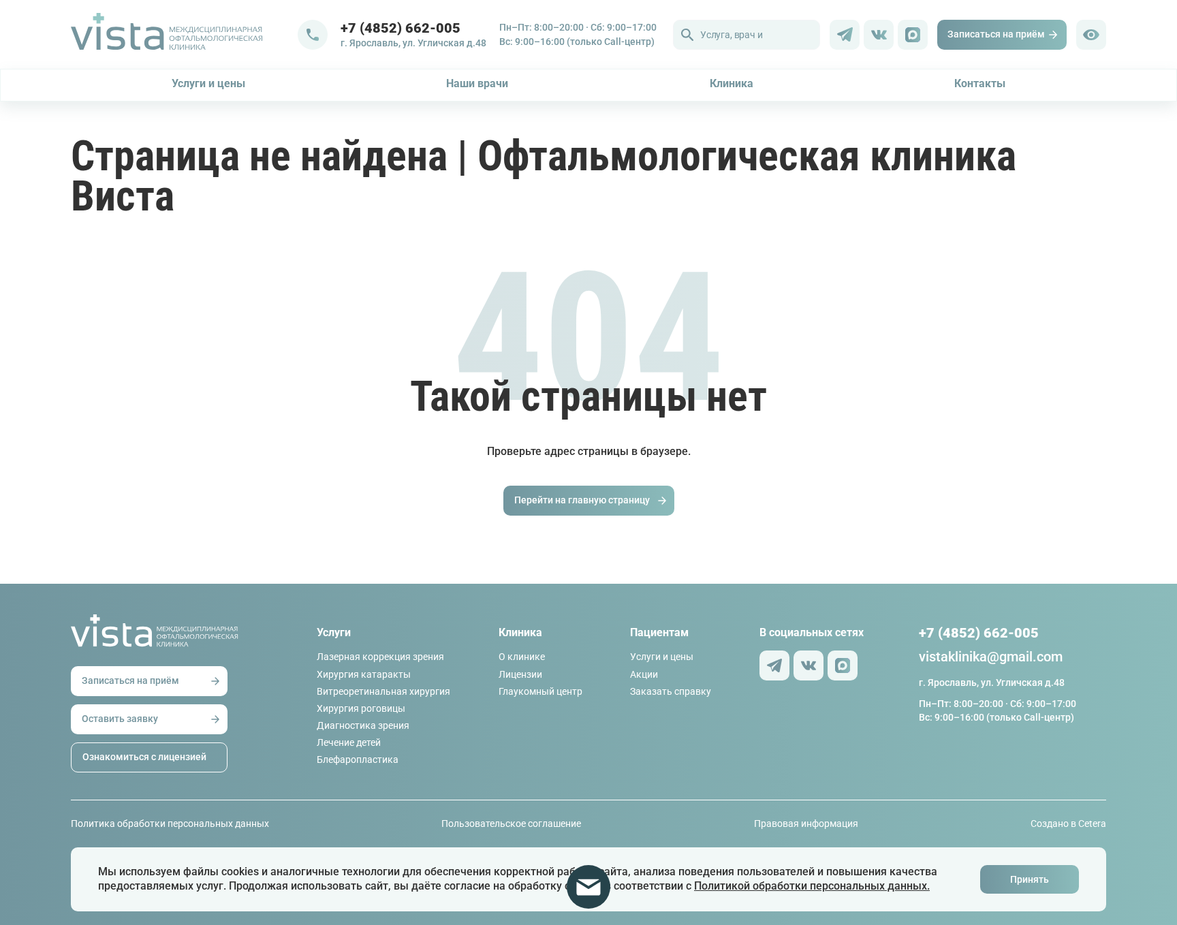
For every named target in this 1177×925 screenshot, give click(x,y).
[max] (913, 35)
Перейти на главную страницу (582, 500)
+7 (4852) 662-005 (979, 633)
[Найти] (687, 35)
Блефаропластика (357, 759)
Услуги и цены (208, 83)
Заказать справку (670, 691)
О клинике (522, 656)
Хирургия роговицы (361, 708)
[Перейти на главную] (184, 34)
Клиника (731, 83)
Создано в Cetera (1068, 823)
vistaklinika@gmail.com (991, 656)
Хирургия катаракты (364, 674)
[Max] (843, 665)
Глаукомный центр (540, 691)
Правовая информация (806, 823)
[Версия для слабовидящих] (1091, 35)
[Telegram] (845, 35)
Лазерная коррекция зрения (380, 656)
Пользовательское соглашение (511, 823)
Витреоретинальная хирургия (383, 691)
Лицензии (520, 674)
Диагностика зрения (363, 725)
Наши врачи (477, 83)
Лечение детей (349, 742)
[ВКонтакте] (879, 35)
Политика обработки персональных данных (170, 823)
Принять (1029, 879)
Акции (644, 674)
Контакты (979, 83)
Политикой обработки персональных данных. (812, 885)
